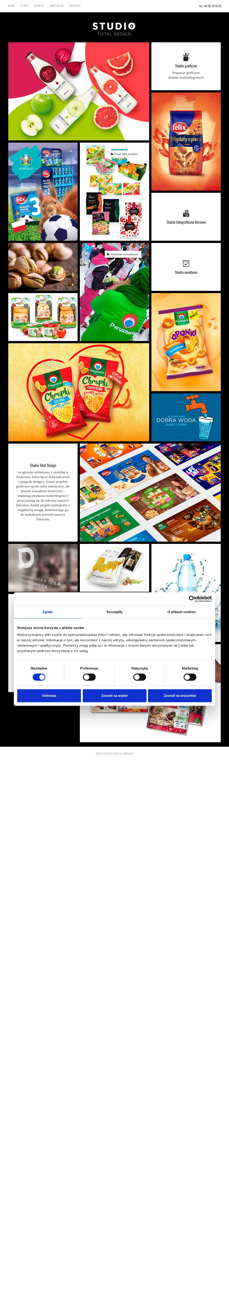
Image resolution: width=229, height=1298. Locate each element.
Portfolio (57, 5)
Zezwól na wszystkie (180, 695)
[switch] (89, 677)
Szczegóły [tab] (114, 612)
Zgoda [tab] (47, 612)
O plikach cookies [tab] (182, 612)
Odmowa (49, 695)
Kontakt (75, 5)
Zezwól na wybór (114, 695)
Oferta (39, 5)
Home (11, 5)
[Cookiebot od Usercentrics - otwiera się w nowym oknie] (192, 599)
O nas (25, 5)
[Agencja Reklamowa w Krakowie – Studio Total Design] (114, 29)
